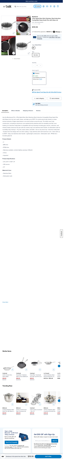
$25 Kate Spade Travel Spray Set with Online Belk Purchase (46, 92)
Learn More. (52, 37)
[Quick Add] (12, 369)
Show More (5, 302)
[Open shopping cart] (58, 6)
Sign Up (55, 441)
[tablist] (31, 111)
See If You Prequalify (11, 442)
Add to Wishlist (55, 98)
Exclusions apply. (47, 445)
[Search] (15, 6)
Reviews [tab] (38, 110)
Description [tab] (5, 110)
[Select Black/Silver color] (33, 47)
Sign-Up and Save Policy (52, 443)
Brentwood (35, 16)
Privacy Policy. (40, 445)
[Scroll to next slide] (59, 366)
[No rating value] (35, 24)
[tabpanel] (31, 231)
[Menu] (4, 6)
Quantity (34, 62)
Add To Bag (48, 456)
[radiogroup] (47, 55)
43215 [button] (40, 79)
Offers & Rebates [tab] (15, 110)
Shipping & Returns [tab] (28, 110)
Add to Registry (40, 98)
